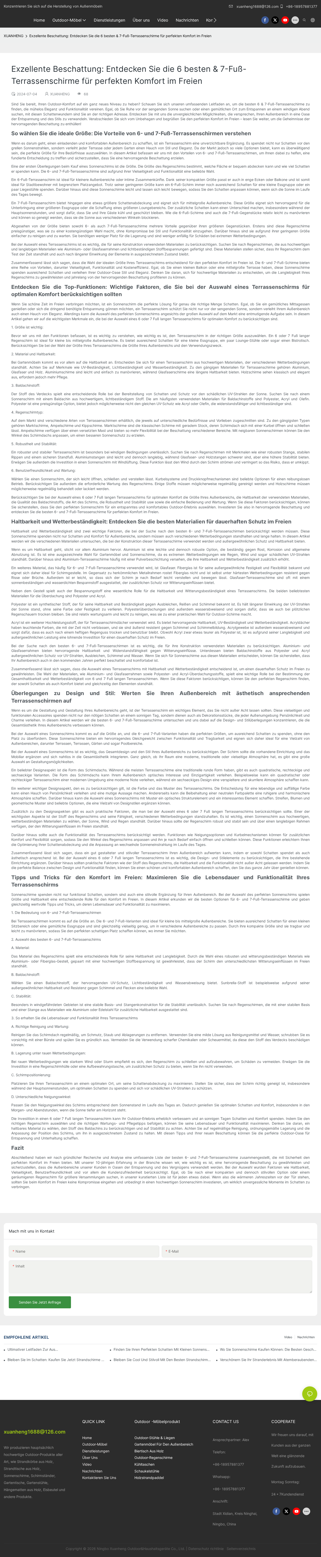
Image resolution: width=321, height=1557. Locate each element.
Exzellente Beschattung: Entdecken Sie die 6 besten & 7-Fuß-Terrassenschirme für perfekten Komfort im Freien (120, 36)
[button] (215, 20)
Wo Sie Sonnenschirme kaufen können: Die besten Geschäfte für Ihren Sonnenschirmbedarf (268, 1349)
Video (288, 1337)
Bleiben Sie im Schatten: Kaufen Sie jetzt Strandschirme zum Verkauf (56, 1360)
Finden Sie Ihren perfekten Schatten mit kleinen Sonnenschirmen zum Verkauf (162, 1349)
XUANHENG (13, 36)
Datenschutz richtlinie (206, 1548)
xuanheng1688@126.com (257, 6)
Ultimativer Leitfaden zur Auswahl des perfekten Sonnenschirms (33, 1349)
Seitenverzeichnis (241, 1548)
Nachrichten (306, 1337)
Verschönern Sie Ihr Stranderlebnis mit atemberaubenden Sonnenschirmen (268, 1360)
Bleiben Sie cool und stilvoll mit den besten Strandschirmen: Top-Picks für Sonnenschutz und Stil (162, 1360)
